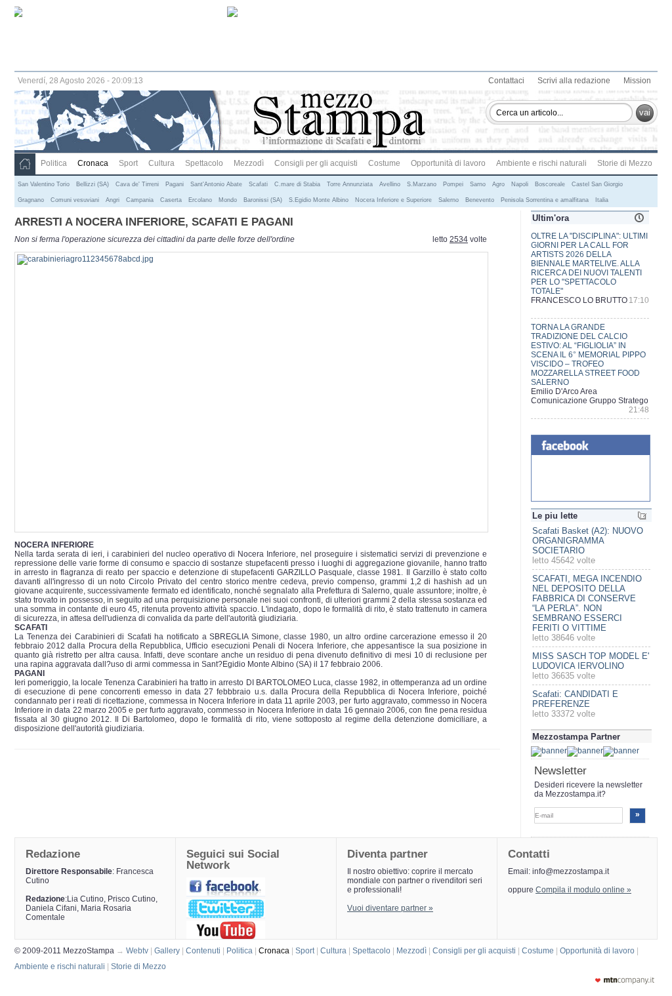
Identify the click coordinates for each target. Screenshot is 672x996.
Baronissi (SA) (262, 200)
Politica (54, 163)
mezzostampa (339, 121)
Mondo (228, 200)
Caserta (171, 200)
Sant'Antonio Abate (216, 184)
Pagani (174, 184)
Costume (384, 163)
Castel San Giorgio (597, 184)
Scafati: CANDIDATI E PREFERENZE (575, 699)
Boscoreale (550, 184)
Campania (140, 200)
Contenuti (205, 950)
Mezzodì (249, 163)
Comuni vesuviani (75, 200)
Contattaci (506, 80)
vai (644, 112)
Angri (112, 200)
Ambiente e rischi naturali (541, 163)
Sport (128, 163)
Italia (601, 200)
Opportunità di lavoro (448, 163)
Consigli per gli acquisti (316, 163)
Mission (637, 80)
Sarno (478, 184)
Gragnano (31, 200)
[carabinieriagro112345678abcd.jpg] (85, 259)
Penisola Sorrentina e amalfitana (545, 200)
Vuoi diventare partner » (390, 908)
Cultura (161, 163)
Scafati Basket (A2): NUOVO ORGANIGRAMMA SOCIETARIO (587, 540)
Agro (498, 184)
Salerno (448, 200)
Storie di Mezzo (624, 163)
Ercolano (200, 200)
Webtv (139, 950)
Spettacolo (204, 163)
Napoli (519, 184)
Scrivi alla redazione (573, 80)
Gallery (169, 950)
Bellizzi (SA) (92, 184)
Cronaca (92, 163)
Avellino (389, 184)
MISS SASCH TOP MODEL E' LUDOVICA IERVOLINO (590, 661)
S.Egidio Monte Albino (318, 200)
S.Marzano (421, 184)
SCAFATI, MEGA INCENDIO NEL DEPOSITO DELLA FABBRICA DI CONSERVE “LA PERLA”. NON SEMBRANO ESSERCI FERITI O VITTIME (587, 603)
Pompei (453, 184)
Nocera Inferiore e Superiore (393, 200)
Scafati (258, 184)
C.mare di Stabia (297, 184)
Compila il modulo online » (583, 889)
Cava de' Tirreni (137, 184)
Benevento (479, 200)
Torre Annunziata (350, 184)
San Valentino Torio (44, 184)
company (624, 980)
